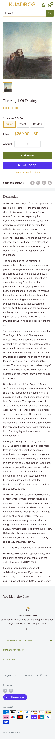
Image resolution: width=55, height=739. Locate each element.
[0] (49, 5)
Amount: (8, 144)
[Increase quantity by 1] (37, 144)
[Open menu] (4, 5)
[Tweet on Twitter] (44, 183)
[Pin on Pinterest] (38, 183)
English (8, 675)
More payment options (27, 172)
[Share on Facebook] (32, 183)
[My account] (43, 5)
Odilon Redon (11, 108)
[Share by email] (50, 183)
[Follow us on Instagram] (11, 691)
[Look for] (50, 13)
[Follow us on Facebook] (5, 691)
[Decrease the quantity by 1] (18, 144)
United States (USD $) (32, 675)
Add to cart (27, 155)
